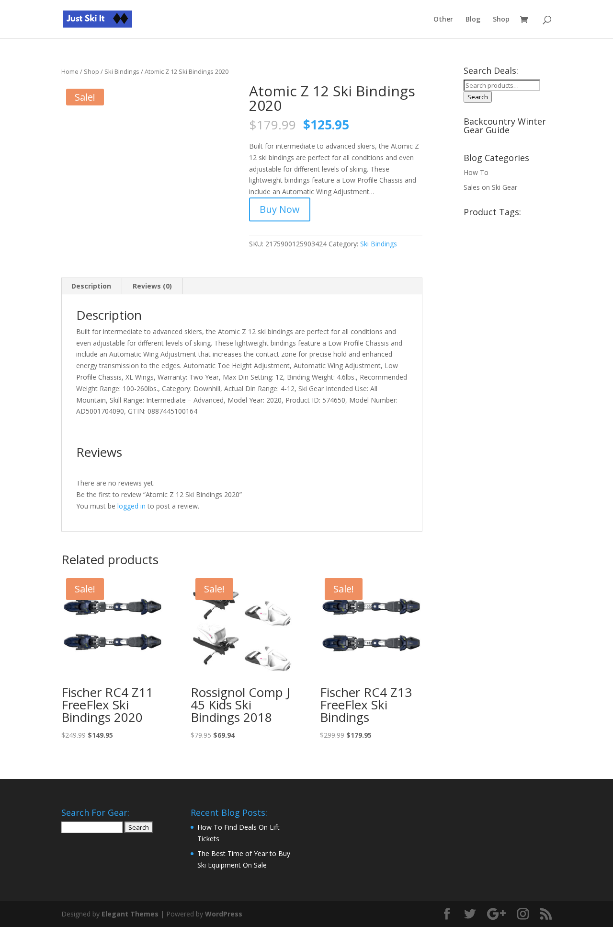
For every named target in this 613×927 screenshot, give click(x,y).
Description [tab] (91, 285)
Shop (501, 19)
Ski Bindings (121, 71)
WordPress (223, 913)
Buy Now (280, 209)
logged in (131, 505)
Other (443, 19)
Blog (472, 19)
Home (70, 71)
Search (477, 97)
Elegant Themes (130, 913)
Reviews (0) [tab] (152, 285)
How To (476, 172)
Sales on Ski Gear (490, 187)
